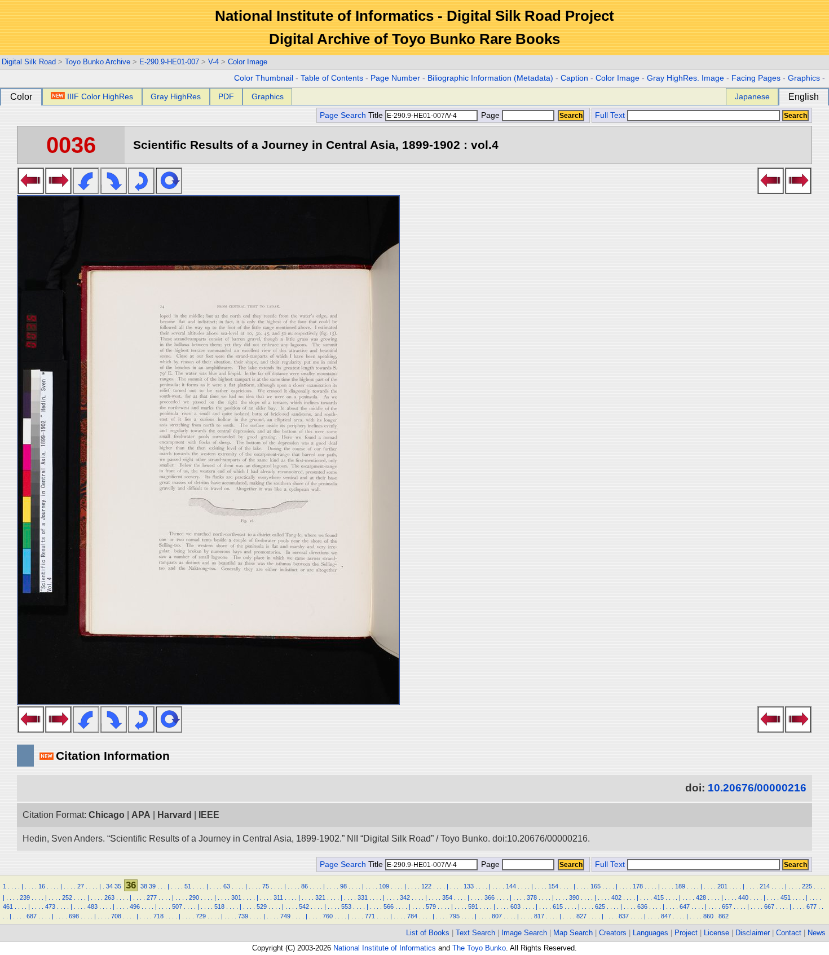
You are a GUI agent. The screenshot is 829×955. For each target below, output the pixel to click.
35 (117, 886)
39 (152, 886)
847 (666, 916)
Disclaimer (752, 932)
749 (285, 916)
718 (158, 916)
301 (236, 897)
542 (304, 906)
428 (701, 897)
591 (473, 906)
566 (388, 906)
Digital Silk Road (29, 62)
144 (511, 886)
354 (447, 897)
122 (426, 886)
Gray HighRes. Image (685, 78)
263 (109, 897)
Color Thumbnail (263, 78)
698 (74, 916)
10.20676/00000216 (757, 788)
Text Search (475, 932)
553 (346, 906)
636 (642, 906)
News (817, 932)
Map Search (573, 932)
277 (152, 897)
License (716, 932)
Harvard (174, 815)
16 (41, 886)
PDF (226, 96)
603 (515, 906)
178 (638, 886)
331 (363, 897)
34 (109, 886)
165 (595, 886)
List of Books (427, 932)
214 (765, 886)
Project (686, 932)
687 (32, 916)
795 (454, 916)
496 (135, 906)
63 (226, 886)
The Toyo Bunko (479, 948)
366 (489, 897)
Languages (650, 932)
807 (497, 916)
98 (343, 886)
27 (80, 886)
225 (807, 886)
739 (243, 916)
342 (405, 897)
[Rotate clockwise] (113, 190)
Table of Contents (332, 78)
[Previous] (30, 190)
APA (141, 815)
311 (278, 897)
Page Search (343, 115)
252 (67, 897)
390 (574, 897)
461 (8, 906)
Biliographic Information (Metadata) (490, 78)
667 (769, 906)
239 (25, 897)
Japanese (752, 96)
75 (265, 886)
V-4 (213, 62)
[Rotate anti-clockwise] (86, 190)
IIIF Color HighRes (100, 96)
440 (743, 897)
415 (659, 897)
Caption (574, 78)
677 (811, 906)
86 (304, 886)
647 (685, 906)
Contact (788, 932)
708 (116, 916)
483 (92, 906)
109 (384, 886)
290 (194, 897)
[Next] (58, 190)
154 (553, 886)
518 (219, 906)
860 (708, 916)
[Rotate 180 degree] (141, 190)
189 (680, 886)
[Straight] (169, 190)
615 (558, 906)
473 (50, 906)
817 (539, 916)
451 (786, 897)
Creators (613, 932)
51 (187, 886)
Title (376, 115)
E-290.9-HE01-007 (169, 62)
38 (143, 886)
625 (600, 906)
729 (201, 916)
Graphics (804, 78)
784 (412, 916)
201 (722, 886)
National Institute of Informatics (384, 948)
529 (262, 906)
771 (370, 916)
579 (431, 906)
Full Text (610, 115)
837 (624, 916)
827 (581, 916)
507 (177, 906)
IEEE (209, 815)
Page (490, 115)
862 (723, 916)
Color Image (247, 62)
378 (532, 897)
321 (320, 897)
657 (727, 906)
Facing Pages (756, 78)
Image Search (524, 932)
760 (328, 916)
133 (469, 886)
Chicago (107, 815)
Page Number (395, 78)
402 (616, 897)
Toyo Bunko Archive (97, 62)
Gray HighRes (176, 96)
